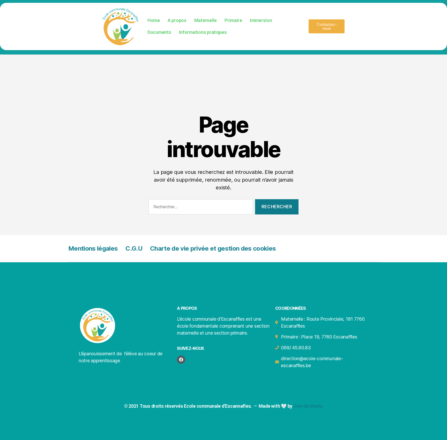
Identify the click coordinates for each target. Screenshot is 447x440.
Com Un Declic (308, 406)
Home (153, 20)
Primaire (233, 20)
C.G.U (133, 248)
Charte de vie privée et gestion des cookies (213, 248)
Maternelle (205, 20)
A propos (177, 20)
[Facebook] (181, 360)
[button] (327, 26)
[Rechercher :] (199, 208)
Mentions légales (93, 248)
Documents (159, 32)
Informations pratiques (203, 32)
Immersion (261, 20)
